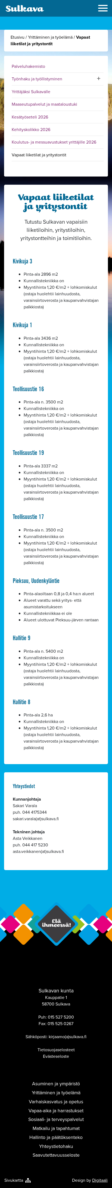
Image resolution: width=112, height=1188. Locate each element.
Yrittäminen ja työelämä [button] (56, 1092)
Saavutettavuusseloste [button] (56, 1155)
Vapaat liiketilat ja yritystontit (39, 155)
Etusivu (17, 37)
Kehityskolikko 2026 (31, 129)
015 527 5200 (61, 1017)
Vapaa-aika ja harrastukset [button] (56, 1110)
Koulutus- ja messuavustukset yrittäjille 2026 (54, 142)
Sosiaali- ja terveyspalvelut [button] (56, 1119)
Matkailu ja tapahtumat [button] (56, 1128)
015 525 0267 (60, 1023)
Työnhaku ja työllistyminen (37, 79)
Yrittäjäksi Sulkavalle (31, 92)
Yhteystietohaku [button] (56, 1146)
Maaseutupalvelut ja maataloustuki (44, 104)
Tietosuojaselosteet (56, 1050)
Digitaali (100, 1180)
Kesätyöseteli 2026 (30, 117)
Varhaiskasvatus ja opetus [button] (56, 1101)
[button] (103, 9)
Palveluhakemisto (28, 66)
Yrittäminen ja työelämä (50, 37)
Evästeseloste (56, 1056)
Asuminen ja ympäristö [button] (56, 1083)
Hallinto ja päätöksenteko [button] (56, 1137)
